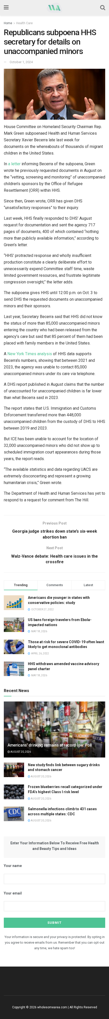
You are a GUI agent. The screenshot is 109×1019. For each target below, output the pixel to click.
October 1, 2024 (21, 62)
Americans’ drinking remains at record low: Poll (50, 745)
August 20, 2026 (20, 751)
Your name (13, 866)
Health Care (24, 23)
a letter (14, 163)
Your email (13, 893)
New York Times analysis (29, 353)
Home (8, 23)
